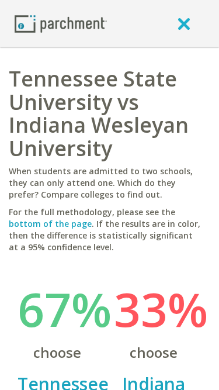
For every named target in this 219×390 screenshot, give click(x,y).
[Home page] (61, 23)
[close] (184, 23)
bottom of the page (50, 223)
